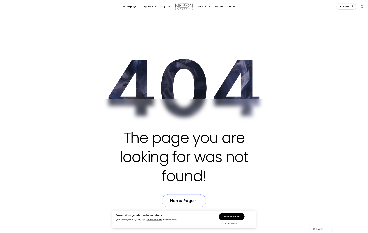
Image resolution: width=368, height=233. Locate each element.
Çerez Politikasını (154, 219)
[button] (184, 201)
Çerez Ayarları (231, 224)
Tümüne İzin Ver (231, 216)
